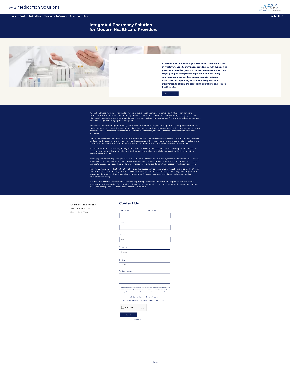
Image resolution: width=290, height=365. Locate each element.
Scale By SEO (159, 300)
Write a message (126, 271)
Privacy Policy (135, 319)
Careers (156, 362)
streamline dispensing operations (195, 84)
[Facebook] (275, 16)
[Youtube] (278, 16)
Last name (151, 210)
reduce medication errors (175, 128)
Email (122, 222)
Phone (122, 234)
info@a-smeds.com (137, 297)
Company (123, 247)
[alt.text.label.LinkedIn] (272, 16)
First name (124, 210)
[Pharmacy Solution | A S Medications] (141, 319)
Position (122, 260)
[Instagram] (282, 16)
